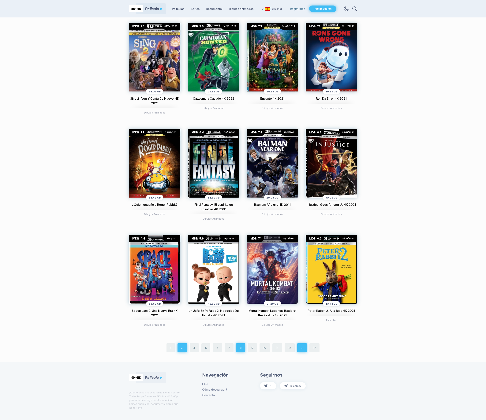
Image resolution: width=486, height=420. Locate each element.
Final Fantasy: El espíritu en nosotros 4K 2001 (213, 207)
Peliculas (178, 9)
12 (289, 348)
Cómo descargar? (214, 389)
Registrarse (297, 8)
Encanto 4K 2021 (272, 98)
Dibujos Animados (154, 112)
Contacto (208, 395)
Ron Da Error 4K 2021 (331, 98)
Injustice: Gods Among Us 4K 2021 (331, 204)
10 (264, 348)
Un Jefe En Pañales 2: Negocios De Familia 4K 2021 (214, 313)
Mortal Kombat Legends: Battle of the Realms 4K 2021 (272, 313)
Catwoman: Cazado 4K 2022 (213, 98)
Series (195, 9)
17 (314, 348)
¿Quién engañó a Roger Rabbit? (155, 204)
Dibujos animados (241, 9)
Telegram (295, 385)
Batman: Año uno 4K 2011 (272, 204)
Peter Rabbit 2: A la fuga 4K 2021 (331, 311)
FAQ (205, 384)
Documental (214, 9)
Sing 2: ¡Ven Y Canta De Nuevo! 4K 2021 (154, 101)
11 (277, 348)
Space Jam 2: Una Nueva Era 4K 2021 (155, 313)
